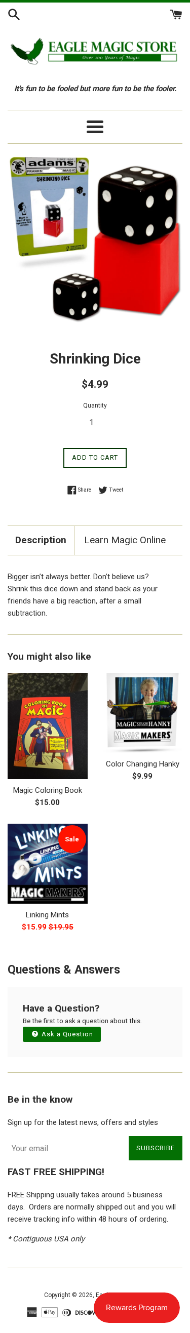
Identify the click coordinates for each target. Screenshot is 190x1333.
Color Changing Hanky (142, 764)
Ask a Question (66, 1034)
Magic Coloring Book (47, 790)
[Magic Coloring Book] (48, 726)
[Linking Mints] (48, 864)
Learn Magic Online (125, 540)
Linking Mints (47, 914)
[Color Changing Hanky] (143, 713)
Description (40, 540)
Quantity (95, 405)
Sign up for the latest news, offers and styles (83, 1122)
